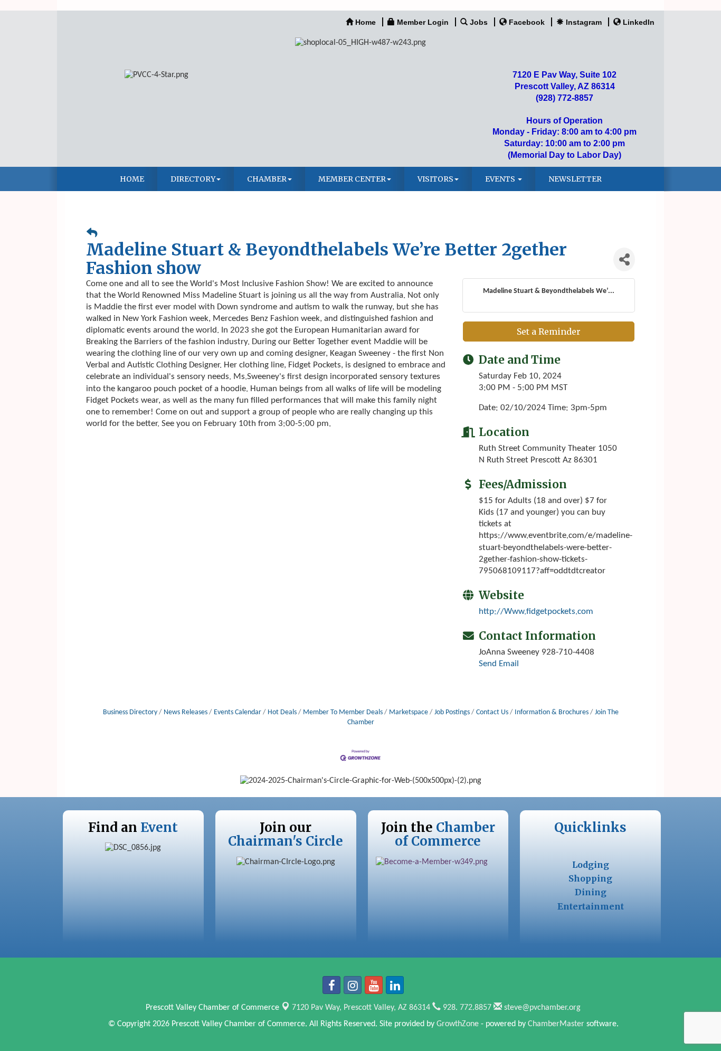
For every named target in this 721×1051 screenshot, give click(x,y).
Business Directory (130, 712)
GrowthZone (458, 1024)
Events (501, 179)
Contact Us (492, 712)
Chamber (267, 179)
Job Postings (452, 712)
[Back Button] (92, 234)
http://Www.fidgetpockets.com (536, 611)
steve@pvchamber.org (541, 1007)
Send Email (499, 663)
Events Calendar (237, 712)
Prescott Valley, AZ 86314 (361, 1007)
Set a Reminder (549, 331)
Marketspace (408, 712)
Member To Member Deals (343, 712)
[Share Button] (624, 259)
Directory (192, 179)
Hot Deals (282, 712)
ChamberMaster (556, 1024)
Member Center (352, 179)
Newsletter (575, 179)
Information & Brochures (552, 712)
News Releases (185, 712)
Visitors (435, 179)
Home (132, 179)
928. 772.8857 (466, 1007)
